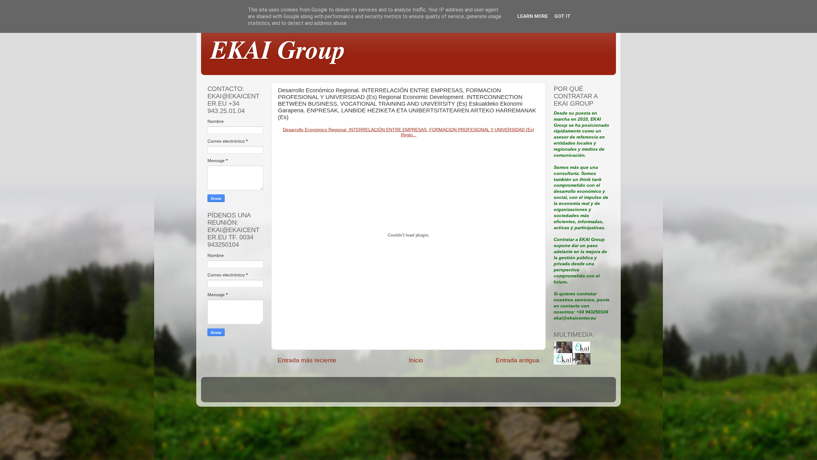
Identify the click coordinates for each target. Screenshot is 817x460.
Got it (562, 16)
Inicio (416, 360)
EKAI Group (278, 49)
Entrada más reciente (307, 360)
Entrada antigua (517, 360)
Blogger (452, 392)
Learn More (532, 16)
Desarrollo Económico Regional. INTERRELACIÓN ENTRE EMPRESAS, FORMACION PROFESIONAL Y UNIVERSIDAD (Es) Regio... (408, 132)
